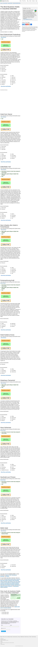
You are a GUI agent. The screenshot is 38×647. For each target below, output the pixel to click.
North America (27, 636)
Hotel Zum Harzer (6, 114)
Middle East (22, 636)
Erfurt (10, 575)
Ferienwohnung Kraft (7, 280)
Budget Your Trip (5, 0)
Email (11, 625)
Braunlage (2, 576)
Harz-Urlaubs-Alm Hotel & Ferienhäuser (9, 226)
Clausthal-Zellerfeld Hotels (16, 3)
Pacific (30, 636)
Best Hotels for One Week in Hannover (11, 583)
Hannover (7, 575)
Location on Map (5, 49)
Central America (15, 636)
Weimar (7, 576)
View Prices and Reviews (6, 86)
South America (34, 636)
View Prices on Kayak (6, 121)
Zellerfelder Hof (5, 167)
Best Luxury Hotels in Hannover (6, 580)
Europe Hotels (5, 3)
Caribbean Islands (9, 636)
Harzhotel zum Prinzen (7, 477)
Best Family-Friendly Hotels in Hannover (12, 579)
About (27, 19)
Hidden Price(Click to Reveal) (6, 45)
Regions (1, 636)
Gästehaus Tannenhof (7, 380)
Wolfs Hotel (4, 528)
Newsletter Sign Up (3, 639)
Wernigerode (14, 575)
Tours (1, 643)
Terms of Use (6, 640)
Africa (4, 636)
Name (2, 625)
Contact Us (2, 638)
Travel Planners (3, 644)
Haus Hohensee (5, 427)
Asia (6, 636)
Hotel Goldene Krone (7, 335)
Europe (1, 3)
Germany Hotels (10, 3)
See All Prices (3, 37)
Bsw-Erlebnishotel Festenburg (10, 34)
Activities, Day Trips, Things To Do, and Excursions (7, 642)
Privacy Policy (2, 640)
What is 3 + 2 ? (3, 628)
